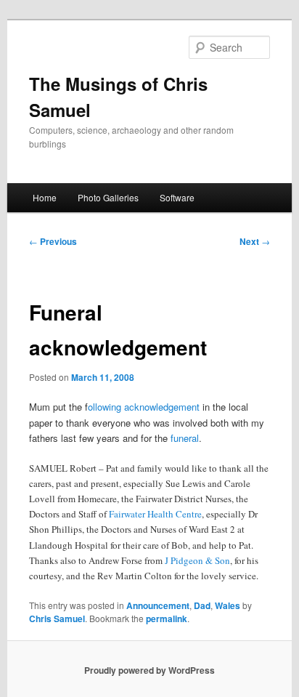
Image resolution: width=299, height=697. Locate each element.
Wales (227, 605)
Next (254, 241)
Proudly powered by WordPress (149, 670)
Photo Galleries (108, 197)
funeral (185, 438)
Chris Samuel (57, 618)
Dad (202, 605)
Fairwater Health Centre (155, 513)
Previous (53, 241)
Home (45, 197)
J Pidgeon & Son (197, 560)
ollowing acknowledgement (144, 407)
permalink (166, 618)
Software (177, 197)
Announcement (157, 605)
